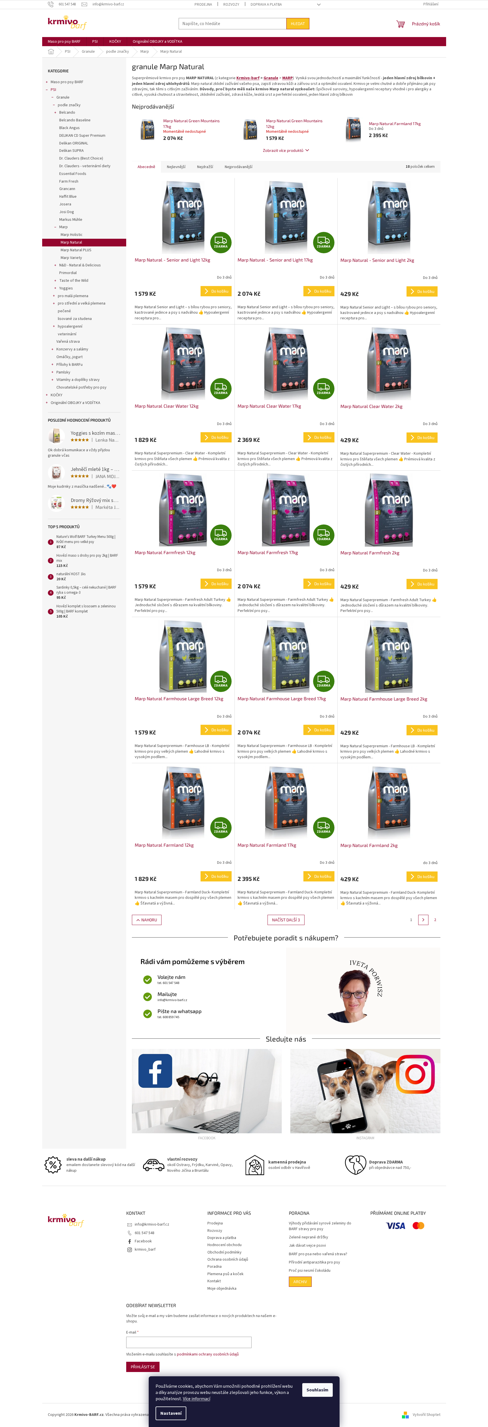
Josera (65, 204)
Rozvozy (231, 4)
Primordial (68, 273)
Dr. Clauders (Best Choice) (81, 158)
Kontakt (214, 1281)
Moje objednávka (221, 1288)
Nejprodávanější (238, 167)
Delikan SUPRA (71, 151)
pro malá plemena (73, 296)
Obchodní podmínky (224, 1252)
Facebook (143, 1241)
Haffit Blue (68, 196)
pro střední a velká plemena (81, 303)
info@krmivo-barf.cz (152, 1224)
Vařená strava (68, 341)
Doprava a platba (266, 4)
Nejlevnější (176, 167)
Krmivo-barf (248, 78)
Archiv (300, 1281)
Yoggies (66, 288)
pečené (64, 311)
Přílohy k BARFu (69, 365)
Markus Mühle (70, 219)
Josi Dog (66, 212)
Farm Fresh (68, 181)
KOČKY (56, 395)
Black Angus (69, 128)
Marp (63, 227)
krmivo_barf (145, 1249)
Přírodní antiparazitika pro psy (314, 1262)
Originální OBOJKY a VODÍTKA (75, 403)
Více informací (196, 1399)
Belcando (67, 112)
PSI (53, 90)
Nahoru (149, 919)
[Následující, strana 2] (423, 920)
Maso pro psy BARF (67, 82)
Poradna (214, 1266)
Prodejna (203, 4)
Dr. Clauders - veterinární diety (85, 166)
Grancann (67, 189)
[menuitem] (64, 41)
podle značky (69, 105)
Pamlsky (63, 372)
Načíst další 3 (286, 919)
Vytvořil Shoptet (426, 1415)
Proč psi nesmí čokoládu (309, 1270)
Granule (63, 97)
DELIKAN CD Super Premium (82, 135)
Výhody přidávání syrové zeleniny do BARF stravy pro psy (320, 1226)
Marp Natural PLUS (76, 250)
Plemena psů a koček (225, 1274)
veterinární (67, 334)
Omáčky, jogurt (69, 357)
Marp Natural (71, 242)
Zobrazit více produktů (283, 150)
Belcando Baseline (75, 120)
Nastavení (170, 1413)
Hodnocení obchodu (224, 1245)
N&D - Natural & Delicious (80, 265)
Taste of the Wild (73, 280)
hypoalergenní (70, 326)
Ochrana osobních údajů (227, 1259)
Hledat (298, 23)
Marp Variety (71, 258)
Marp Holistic (72, 235)
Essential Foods (72, 174)
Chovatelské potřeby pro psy (81, 387)
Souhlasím (317, 1390)
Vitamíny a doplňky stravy (78, 380)
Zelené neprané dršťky (308, 1237)
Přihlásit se (143, 1366)
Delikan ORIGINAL (73, 143)
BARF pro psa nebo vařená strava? (318, 1254)
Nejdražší (205, 167)
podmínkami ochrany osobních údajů (208, 1354)
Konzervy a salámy (72, 349)
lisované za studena (75, 319)
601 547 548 (144, 1233)
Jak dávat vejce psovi (307, 1245)
